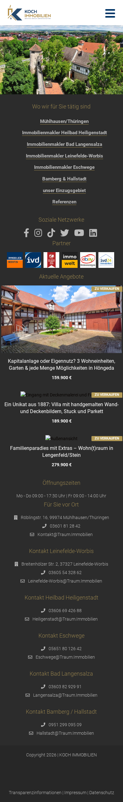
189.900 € (61, 421)
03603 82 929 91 (65, 686)
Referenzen (64, 202)
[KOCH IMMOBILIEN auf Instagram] (39, 234)
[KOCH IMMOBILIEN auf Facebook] (27, 234)
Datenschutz (101, 792)
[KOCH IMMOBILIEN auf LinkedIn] (94, 234)
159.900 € (61, 377)
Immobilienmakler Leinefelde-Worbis (64, 156)
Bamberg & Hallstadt (64, 179)
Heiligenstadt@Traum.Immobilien (65, 619)
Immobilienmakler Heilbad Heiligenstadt (64, 133)
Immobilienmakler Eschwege (64, 167)
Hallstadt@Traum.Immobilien (65, 733)
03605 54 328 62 (65, 572)
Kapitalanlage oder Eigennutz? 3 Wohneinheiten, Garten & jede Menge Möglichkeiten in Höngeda (61, 364)
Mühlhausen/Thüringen (64, 121)
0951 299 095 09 (65, 724)
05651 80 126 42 (65, 648)
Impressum (75, 792)
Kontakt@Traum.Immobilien (65, 534)
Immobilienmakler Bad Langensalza (64, 144)
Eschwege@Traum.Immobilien (65, 657)
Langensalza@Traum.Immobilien (65, 695)
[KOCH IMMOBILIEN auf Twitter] (65, 234)
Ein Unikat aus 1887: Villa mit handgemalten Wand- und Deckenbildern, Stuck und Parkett (61, 407)
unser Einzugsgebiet (64, 190)
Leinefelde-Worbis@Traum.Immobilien (65, 581)
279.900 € (61, 464)
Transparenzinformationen (35, 792)
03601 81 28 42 (65, 525)
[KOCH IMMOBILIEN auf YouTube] (80, 234)
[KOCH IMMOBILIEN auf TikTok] (52, 234)
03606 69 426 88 (65, 610)
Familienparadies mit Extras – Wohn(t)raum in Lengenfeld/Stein (61, 451)
